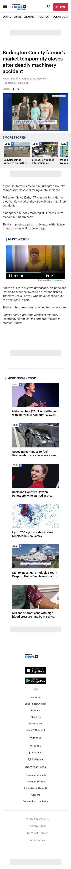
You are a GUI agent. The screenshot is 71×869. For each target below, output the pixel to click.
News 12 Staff (10, 79)
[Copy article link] (23, 89)
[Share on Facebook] (13, 89)
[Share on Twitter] (18, 89)
